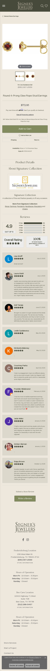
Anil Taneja (18, 305)
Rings (7, 206)
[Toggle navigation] (3, 6)
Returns (36, 140)
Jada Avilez (18, 418)
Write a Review (25, 499)
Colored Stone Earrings (11, 16)
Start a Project (10, 648)
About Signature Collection (25, 168)
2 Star (21, 230)
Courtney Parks (20, 365)
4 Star (21, 225)
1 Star (21, 232)
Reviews (25, 217)
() (44, 223)
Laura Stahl (19, 273)
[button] (42, 5)
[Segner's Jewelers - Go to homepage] (25, 527)
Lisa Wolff (18, 256)
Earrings (13, 206)
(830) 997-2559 (25, 87)
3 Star (21, 227)
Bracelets (38, 206)
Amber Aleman (20, 444)
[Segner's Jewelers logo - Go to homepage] (25, 6)
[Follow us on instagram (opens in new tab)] (27, 539)
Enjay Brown (19, 461)
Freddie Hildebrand (22, 389)
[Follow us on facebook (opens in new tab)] (23, 539)
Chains (25, 209)
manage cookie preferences (22, 660)
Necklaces (29, 206)
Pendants (21, 206)
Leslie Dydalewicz (21, 331)
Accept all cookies (32, 665)
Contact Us (9, 653)
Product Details (25, 162)
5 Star (21, 223)
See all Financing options (25, 115)
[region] (25, 46)
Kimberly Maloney (21, 348)
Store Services (10, 643)
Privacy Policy (34, 657)
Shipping (14, 140)
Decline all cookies (16, 665)
